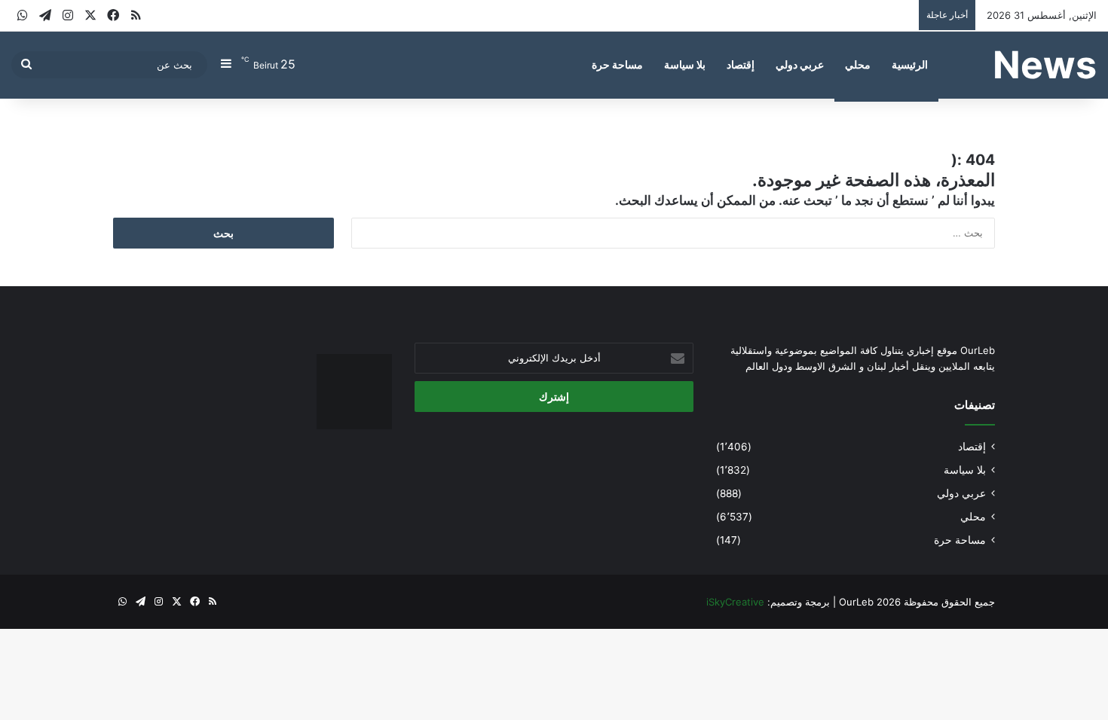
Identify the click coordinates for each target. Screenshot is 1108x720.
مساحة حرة (617, 64)
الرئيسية (910, 64)
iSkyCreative (735, 602)
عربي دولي (800, 64)
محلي (858, 64)
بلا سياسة (685, 64)
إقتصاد (740, 64)
